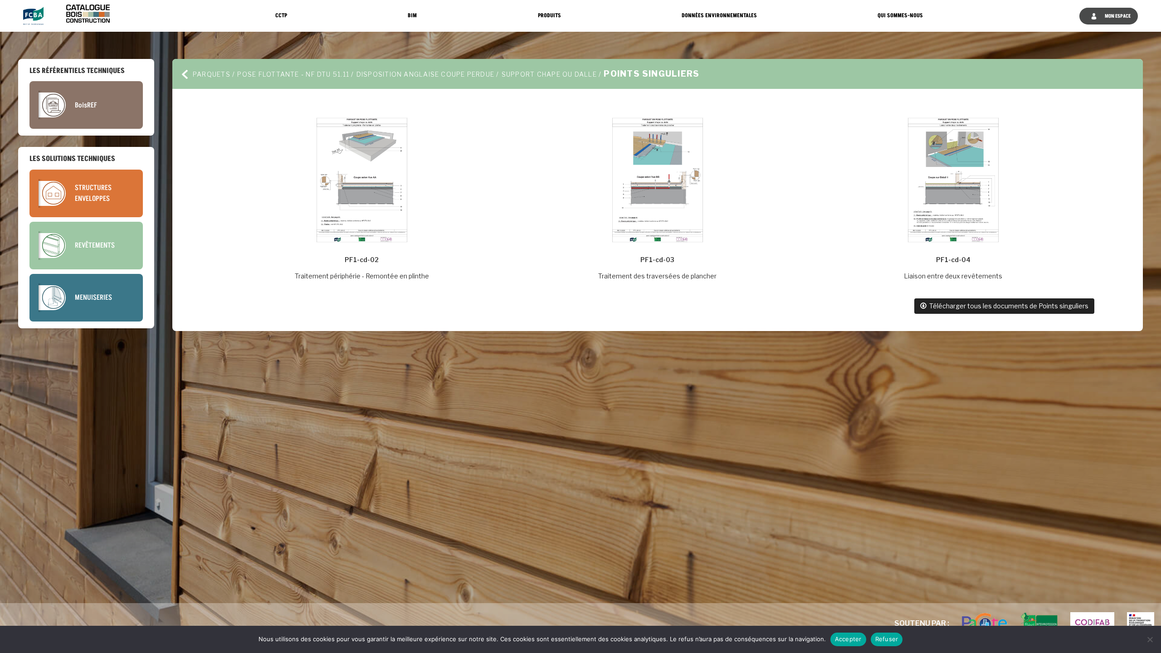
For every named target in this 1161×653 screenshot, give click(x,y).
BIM (412, 15)
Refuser (886, 639)
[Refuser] (1149, 639)
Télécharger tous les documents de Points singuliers (1007, 306)
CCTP (281, 15)
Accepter (848, 639)
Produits (549, 15)
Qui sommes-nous (900, 15)
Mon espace (1117, 16)
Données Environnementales (719, 15)
